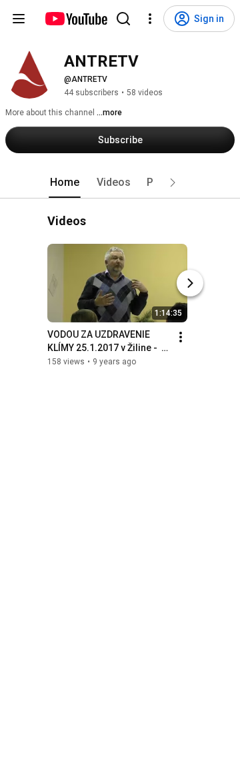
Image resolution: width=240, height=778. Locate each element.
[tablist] (120, 182)
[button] (173, 182)
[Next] (190, 283)
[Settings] (150, 19)
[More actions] (180, 337)
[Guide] (19, 19)
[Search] (123, 19)
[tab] (65, 182)
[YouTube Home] (76, 18)
